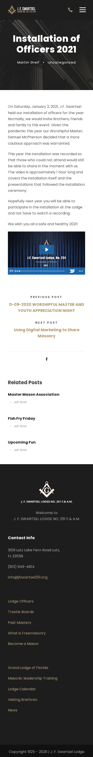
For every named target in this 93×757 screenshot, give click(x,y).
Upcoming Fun (22, 442)
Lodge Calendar (22, 689)
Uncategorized (62, 62)
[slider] (42, 271)
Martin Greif (28, 62)
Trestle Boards (21, 611)
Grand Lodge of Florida (28, 667)
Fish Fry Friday (21, 418)
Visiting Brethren (22, 699)
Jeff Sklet (20, 402)
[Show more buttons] (81, 271)
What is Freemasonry (27, 633)
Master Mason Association (33, 394)
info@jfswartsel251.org (27, 577)
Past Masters (19, 622)
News (12, 710)
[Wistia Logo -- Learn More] (72, 271)
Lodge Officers (21, 601)
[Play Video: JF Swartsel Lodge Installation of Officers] (46, 249)
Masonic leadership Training (32, 678)
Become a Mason (23, 643)
